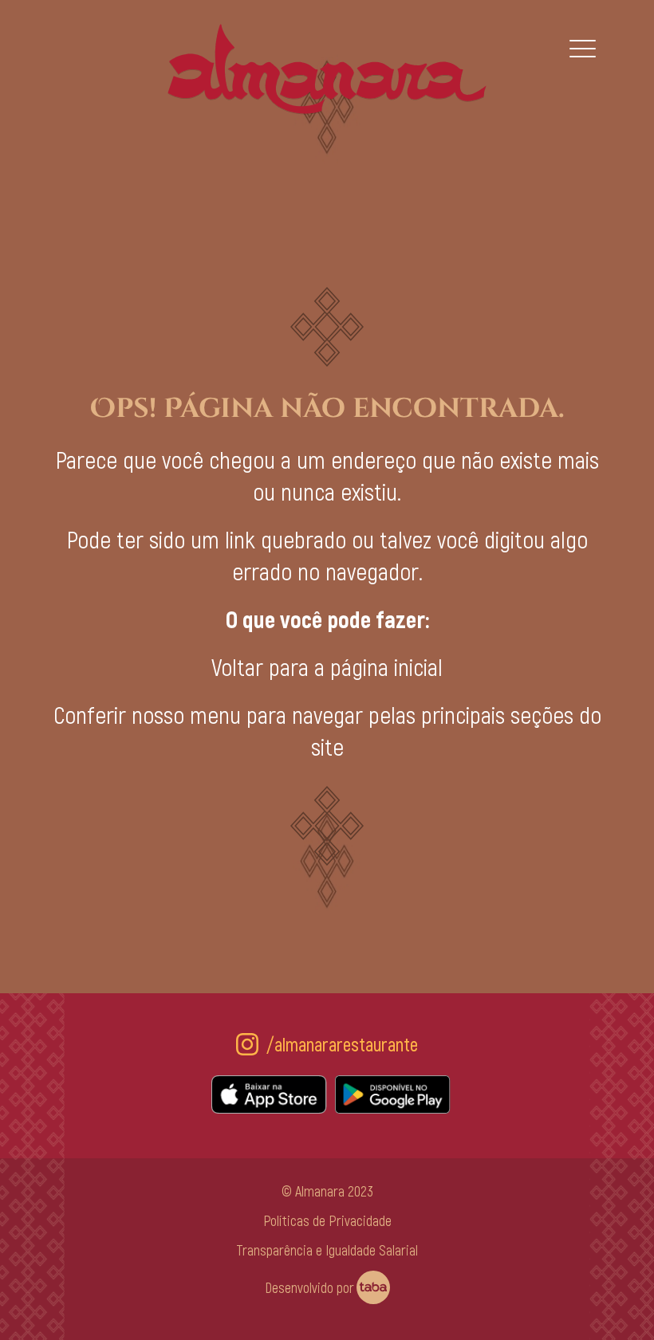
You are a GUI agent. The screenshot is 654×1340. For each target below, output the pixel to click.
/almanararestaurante (342, 1044)
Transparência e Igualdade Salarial (327, 1250)
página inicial (386, 666)
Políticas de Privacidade (327, 1220)
